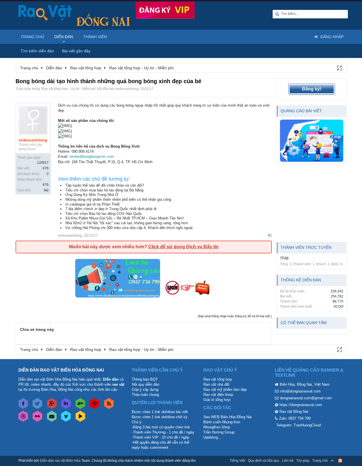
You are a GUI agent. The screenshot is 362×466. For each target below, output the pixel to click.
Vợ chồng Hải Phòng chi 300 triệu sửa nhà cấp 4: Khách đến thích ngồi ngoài (129, 228)
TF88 (284, 258)
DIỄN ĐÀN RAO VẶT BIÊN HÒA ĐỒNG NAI (61, 370)
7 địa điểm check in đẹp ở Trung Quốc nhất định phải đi (110, 209)
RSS (340, 461)
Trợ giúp (302, 461)
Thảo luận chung (145, 394)
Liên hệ (288, 461)
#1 (270, 235)
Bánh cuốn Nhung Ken (221, 422)
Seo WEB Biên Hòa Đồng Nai (227, 417)
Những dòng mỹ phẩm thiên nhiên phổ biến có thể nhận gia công (118, 199)
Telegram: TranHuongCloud (298, 425)
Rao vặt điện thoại (218, 394)
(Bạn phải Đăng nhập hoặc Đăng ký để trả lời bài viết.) (235, 316)
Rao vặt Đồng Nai (293, 411)
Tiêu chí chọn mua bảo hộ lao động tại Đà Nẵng (104, 190)
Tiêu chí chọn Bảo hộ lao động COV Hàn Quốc (103, 214)
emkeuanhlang (127, 89)
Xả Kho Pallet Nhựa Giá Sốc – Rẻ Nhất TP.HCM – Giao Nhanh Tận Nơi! (124, 218)
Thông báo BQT (145, 379)
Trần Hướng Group (218, 432)
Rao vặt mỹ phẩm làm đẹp (225, 389)
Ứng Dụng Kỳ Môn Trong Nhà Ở (91, 195)
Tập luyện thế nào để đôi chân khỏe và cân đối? (104, 185)
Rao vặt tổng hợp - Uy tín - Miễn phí (68, 89)
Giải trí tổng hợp (216, 400)
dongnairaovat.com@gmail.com (306, 398)
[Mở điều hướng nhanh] (339, 67)
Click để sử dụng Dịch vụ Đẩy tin (183, 246)
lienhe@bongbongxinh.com (92, 156)
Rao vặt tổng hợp (217, 379)
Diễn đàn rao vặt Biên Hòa (60, 461)
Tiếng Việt (237, 461)
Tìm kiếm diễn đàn (37, 51)
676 (46, 168)
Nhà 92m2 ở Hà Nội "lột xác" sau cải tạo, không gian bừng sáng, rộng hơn (126, 223)
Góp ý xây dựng (145, 389)
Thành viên (95, 36)
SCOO (338, 306)
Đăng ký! (311, 89)
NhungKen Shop (216, 427)
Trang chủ (32, 36)
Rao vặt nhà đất (216, 384)
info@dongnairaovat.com (300, 391)
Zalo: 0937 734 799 (295, 418)
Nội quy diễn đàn (145, 384)
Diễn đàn (63, 36)
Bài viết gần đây (76, 51)
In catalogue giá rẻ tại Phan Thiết (92, 204)
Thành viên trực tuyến (306, 247)
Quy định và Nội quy (263, 461)
